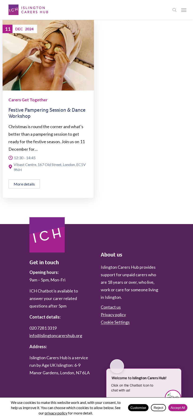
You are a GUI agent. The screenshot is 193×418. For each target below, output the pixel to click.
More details (24, 184)
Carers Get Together (28, 99)
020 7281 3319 (43, 328)
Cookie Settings (115, 322)
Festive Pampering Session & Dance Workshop (47, 112)
